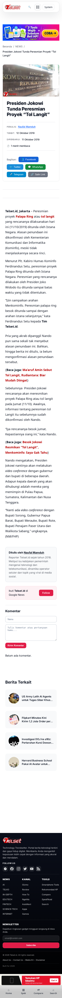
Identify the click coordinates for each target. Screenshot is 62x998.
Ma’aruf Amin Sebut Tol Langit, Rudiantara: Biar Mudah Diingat (28, 375)
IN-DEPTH (7, 894)
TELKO (6, 889)
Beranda (7, 46)
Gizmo (25, 884)
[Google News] (5, 868)
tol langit (47, 216)
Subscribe (31, 945)
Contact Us (18, 960)
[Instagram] (18, 868)
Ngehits (25, 899)
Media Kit (29, 960)
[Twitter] (25, 868)
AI (4, 884)
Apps (24, 909)
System (48, 7)
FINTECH (7, 904)
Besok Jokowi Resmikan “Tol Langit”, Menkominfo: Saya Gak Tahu (26, 447)
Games (25, 914)
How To (25, 894)
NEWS (18, 46)
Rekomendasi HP (50, 889)
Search (45, 904)
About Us (7, 960)
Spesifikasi (47, 899)
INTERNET (7, 914)
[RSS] (38, 868)
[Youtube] (31, 868)
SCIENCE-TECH (10, 909)
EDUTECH (7, 899)
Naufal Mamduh (27, 126)
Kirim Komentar (16, 645)
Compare (46, 894)
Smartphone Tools (50, 884)
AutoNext (26, 904)
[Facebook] (12, 868)
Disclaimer (40, 960)
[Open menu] (37, 7)
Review (25, 889)
